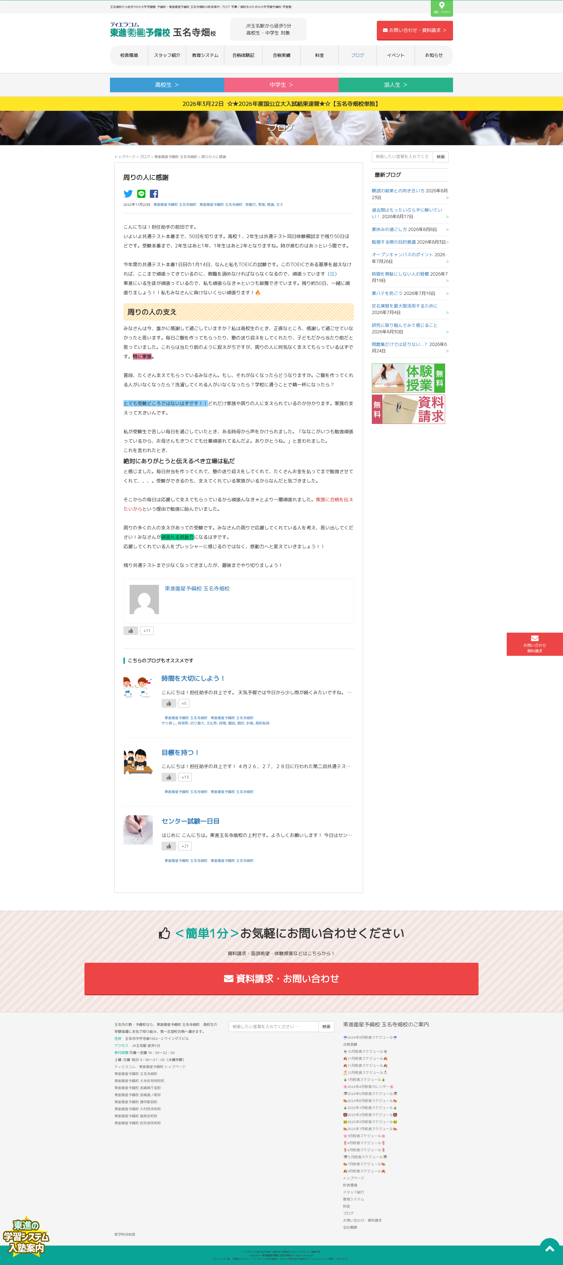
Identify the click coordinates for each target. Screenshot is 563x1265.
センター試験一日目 (191, 821)
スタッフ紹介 (167, 55)
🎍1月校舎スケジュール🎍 (364, 1079)
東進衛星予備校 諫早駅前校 (135, 1101)
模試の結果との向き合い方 (398, 191)
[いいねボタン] (130, 630)
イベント (396, 55)
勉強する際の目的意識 (394, 242)
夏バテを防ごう (387, 293)
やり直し (169, 723)
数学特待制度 (124, 1234)
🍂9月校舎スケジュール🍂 (364, 1171)
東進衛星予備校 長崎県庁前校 (137, 1087)
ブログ (357, 55)
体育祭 (183, 723)
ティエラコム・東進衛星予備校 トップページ (150, 1066)
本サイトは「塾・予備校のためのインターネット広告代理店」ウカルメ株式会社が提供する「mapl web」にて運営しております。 (281, 1259)
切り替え (197, 723)
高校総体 (262, 723)
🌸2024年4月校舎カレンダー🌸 (368, 1086)
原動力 (250, 204)
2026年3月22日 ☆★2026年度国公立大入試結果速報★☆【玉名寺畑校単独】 (281, 104)
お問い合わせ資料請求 (534, 648)
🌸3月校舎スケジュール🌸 (364, 1135)
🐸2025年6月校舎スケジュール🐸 (370, 1121)
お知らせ (434, 55)
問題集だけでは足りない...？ (400, 344)
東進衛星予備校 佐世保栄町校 (137, 1122)
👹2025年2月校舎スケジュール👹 (370, 1114)
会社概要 (350, 1227)
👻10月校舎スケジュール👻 (365, 1051)
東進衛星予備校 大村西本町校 (137, 1108)
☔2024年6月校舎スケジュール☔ (370, 1037)
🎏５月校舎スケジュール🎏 (365, 1156)
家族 (261, 204)
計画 (249, 723)
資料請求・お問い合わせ (286, 978)
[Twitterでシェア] (129, 195)
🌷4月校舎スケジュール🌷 (364, 1142)
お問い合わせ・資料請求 (362, 1220)
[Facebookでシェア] (155, 195)
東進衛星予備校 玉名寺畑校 (175, 156)
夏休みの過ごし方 (389, 229)
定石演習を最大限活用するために (405, 306)
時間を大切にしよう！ (194, 678)
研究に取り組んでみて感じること (405, 325)
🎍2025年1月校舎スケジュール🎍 (370, 1107)
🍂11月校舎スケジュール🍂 (365, 1058)
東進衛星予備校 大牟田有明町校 (139, 1080)
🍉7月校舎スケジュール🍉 (364, 1164)
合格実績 (281, 55)
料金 (319, 55)
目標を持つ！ (181, 752)
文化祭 (211, 723)
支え (279, 204)
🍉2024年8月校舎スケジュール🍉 (370, 1100)
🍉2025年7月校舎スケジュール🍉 (370, 1128)
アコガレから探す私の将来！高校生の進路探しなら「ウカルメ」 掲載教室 (281, 1252)
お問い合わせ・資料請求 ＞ (417, 30)
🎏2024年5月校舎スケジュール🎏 (370, 1093)
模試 (231, 723)
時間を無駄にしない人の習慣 (400, 274)
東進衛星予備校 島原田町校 (135, 1115)
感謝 (270, 204)
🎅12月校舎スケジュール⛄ (365, 1072)
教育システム (205, 55)
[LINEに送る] (142, 195)
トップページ (124, 156)
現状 (240, 723)
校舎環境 (129, 55)
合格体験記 (243, 55)
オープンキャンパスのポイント (402, 255)
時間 (222, 723)
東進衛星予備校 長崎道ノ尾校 (137, 1094)
